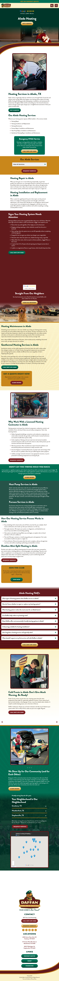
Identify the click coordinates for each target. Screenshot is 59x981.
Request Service (29, 171)
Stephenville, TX (18, 815)
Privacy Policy (33, 979)
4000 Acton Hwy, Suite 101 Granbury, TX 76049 (29, 938)
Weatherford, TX (18, 810)
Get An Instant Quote (29, 1)
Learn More (16, 382)
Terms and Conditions (26, 979)
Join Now (16, 579)
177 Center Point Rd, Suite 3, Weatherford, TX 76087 (29, 942)
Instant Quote (29, 956)
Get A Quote (27, 23)
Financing (29, 966)
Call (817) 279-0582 (29, 151)
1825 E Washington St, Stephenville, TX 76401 (29, 947)
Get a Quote (14, 110)
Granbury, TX (17, 806)
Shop (29, 961)
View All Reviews (29, 302)
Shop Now (29, 892)
